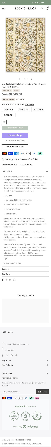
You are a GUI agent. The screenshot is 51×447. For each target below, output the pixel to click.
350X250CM (9, 115)
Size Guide (29, 104)
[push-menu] (3, 8)
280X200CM (38, 109)
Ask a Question (25, 164)
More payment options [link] (15, 140)
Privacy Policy (26, 444)
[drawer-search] (42, 8)
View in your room (15, 146)
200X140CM (8, 109)
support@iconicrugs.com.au (17, 344)
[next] (31, 78)
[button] (4, 122)
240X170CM (23, 109)
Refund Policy (37, 444)
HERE (29, 253)
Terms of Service (14, 444)
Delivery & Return (9, 164)
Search (4, 444)
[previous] (19, 78)
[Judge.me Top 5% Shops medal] (37, 416)
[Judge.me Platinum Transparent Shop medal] (14, 416)
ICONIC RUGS (26, 440)
